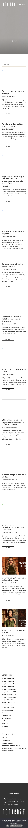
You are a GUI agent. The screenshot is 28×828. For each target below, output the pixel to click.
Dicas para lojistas (7, 710)
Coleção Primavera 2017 (9, 692)
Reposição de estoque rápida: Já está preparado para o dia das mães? (13, 179)
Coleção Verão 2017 (7, 699)
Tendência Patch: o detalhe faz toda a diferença (11, 319)
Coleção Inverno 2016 (8, 678)
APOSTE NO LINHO (7, 743)
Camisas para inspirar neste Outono (13, 265)
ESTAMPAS (5, 738)
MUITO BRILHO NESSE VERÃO (11, 746)
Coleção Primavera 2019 (9, 697)
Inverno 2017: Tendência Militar (14, 476)
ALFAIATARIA (6, 740)
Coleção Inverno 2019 (8, 686)
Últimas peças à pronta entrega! (13, 92)
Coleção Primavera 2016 (9, 689)
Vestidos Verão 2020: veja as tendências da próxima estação (14, 749)
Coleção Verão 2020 (8, 707)
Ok (7, 825)
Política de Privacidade (16, 825)
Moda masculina (7, 713)
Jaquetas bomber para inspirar (13, 232)
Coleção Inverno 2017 (8, 681)
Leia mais (7, 114)
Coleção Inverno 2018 (8, 684)
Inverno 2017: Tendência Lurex (14, 370)
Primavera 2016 (6, 715)
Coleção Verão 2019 (7, 705)
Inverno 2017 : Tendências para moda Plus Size (13, 527)
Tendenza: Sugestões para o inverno (12, 125)
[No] (25, 823)
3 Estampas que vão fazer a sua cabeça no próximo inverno (13, 422)
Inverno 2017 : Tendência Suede (14, 631)
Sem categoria (6, 718)
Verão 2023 (5, 723)
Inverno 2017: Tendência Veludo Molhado (14, 579)
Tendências (5, 721)
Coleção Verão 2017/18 (8, 702)
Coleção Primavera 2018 (9, 694)
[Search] (24, 64)
